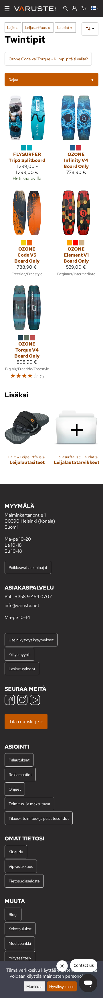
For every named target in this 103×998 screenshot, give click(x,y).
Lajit (12, 27)
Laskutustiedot (22, 668)
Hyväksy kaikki (61, 986)
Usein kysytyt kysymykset (31, 639)
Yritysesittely (20, 958)
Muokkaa (34, 986)
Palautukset (19, 760)
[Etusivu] (37, 8)
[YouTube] (35, 701)
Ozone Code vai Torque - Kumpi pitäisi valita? (48, 58)
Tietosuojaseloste (24, 881)
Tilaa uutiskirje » (26, 722)
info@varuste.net (22, 605)
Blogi (13, 914)
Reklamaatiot (20, 774)
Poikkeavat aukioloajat (28, 567)
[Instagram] (22, 701)
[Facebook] (10, 701)
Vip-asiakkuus (21, 866)
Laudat (64, 27)
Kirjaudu (16, 851)
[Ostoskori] (84, 8)
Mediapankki (20, 943)
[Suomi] (94, 8)
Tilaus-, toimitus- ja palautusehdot (39, 818)
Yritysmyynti (19, 654)
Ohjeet (15, 789)
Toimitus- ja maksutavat (29, 803)
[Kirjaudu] (74, 8)
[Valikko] (7, 8)
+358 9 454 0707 (33, 597)
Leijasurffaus (37, 27)
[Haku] (65, 9)
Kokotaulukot (20, 928)
